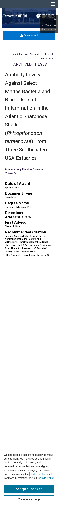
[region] (29, 478)
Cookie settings (39, 474)
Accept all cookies (29, 489)
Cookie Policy (46, 477)
